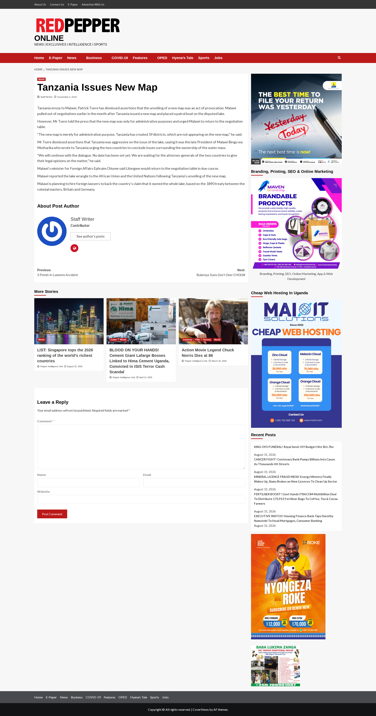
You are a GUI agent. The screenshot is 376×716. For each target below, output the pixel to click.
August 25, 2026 (74, 366)
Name (41, 474)
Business (94, 58)
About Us (40, 4)
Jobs (219, 58)
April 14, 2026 (145, 377)
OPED (163, 58)
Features (141, 58)
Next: (221, 272)
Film (197, 339)
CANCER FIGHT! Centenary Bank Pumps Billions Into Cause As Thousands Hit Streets (294, 462)
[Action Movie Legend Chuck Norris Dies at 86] (213, 321)
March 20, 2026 (219, 361)
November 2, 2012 (67, 96)
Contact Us (57, 4)
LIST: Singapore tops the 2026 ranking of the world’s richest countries (65, 355)
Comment (45, 421)
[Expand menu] (79, 57)
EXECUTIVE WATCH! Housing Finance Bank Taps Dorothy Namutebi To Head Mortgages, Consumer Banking (293, 518)
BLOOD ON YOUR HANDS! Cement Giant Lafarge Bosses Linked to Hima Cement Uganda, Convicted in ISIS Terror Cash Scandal (139, 361)
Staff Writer (47, 96)
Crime (114, 339)
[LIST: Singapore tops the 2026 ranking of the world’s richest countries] (69, 321)
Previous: (57, 272)
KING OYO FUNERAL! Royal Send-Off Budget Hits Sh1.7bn (294, 447)
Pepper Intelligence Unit (51, 366)
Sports (205, 58)
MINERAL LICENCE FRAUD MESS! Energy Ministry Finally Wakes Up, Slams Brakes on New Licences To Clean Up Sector (295, 479)
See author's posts (91, 236)
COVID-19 (120, 58)
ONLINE (49, 38)
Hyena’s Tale (183, 58)
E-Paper (73, 4)
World (41, 79)
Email (147, 474)
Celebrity (187, 339)
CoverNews (201, 709)
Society (207, 339)
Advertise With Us (93, 4)
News (71, 58)
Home (39, 58)
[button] (339, 57)
